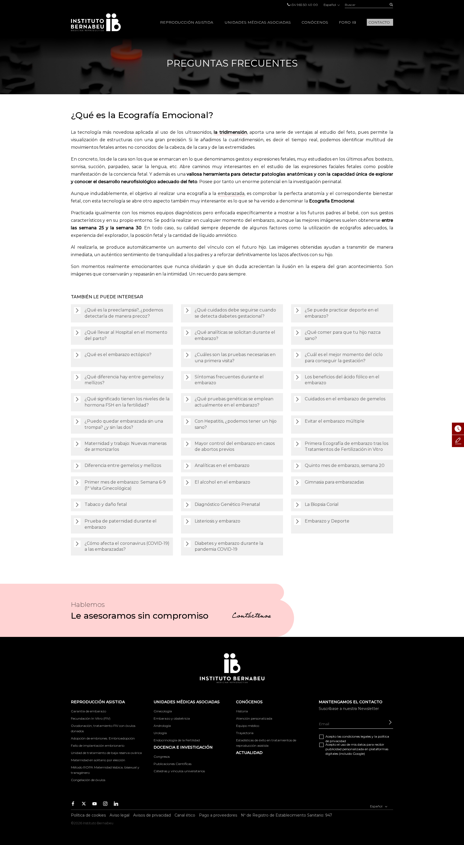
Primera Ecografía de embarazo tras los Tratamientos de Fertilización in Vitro (346, 446)
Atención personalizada (254, 718)
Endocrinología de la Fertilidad (177, 740)
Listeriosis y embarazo (217, 521)
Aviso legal (119, 815)
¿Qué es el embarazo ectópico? (118, 354)
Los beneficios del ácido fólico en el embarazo (342, 380)
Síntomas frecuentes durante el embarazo (229, 380)
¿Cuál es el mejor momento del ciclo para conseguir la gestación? (344, 357)
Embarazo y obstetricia (172, 718)
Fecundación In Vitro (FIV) (90, 718)
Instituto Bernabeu (96, 22)
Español (330, 5)
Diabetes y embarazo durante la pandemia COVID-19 (229, 546)
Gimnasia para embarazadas (334, 482)
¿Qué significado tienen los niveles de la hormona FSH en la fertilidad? (127, 402)
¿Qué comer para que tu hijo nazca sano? (342, 335)
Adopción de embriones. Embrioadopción (103, 738)
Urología (160, 733)
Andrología (162, 726)
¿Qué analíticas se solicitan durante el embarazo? (235, 335)
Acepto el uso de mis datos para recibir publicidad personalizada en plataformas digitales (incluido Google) (356, 749)
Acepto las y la (357, 738)
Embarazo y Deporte (327, 521)
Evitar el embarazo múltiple (334, 421)
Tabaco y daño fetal (106, 504)
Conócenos (315, 22)
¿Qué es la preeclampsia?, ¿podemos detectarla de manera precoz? (124, 313)
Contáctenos (251, 616)
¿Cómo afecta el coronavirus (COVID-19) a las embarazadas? (127, 546)
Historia (242, 711)
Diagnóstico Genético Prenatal (227, 504)
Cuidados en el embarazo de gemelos (345, 398)
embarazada (231, 193)
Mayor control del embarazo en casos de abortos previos (235, 446)
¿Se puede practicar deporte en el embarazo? (342, 313)
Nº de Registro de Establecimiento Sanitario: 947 (286, 815)
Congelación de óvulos (88, 780)
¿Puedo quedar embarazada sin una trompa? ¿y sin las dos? (124, 424)
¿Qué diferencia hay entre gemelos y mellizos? (124, 380)
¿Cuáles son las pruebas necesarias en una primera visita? (235, 357)
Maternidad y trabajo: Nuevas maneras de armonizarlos (125, 446)
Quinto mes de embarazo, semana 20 (345, 465)
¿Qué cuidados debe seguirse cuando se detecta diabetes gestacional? (235, 313)
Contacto (379, 22)
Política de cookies (88, 815)
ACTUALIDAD (249, 752)
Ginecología (163, 711)
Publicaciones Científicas (172, 764)
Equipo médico (247, 726)
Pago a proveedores (218, 815)
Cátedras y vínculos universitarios (179, 771)
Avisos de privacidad (152, 815)
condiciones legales (356, 736)
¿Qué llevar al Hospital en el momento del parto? (126, 335)
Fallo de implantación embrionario (97, 746)
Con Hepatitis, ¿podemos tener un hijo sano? (236, 424)
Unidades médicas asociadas (258, 22)
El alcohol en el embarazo (222, 482)
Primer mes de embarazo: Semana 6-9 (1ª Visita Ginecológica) (125, 485)
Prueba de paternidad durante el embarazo (121, 524)
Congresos (162, 757)
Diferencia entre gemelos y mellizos (123, 465)
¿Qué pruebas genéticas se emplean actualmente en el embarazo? (234, 402)
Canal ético (185, 815)
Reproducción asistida (186, 22)
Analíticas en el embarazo (222, 465)
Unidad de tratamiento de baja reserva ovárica (106, 753)
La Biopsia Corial (322, 504)
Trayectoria (244, 733)
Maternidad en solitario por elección (98, 760)
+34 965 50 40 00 (304, 5)
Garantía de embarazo (88, 711)
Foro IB (347, 22)
